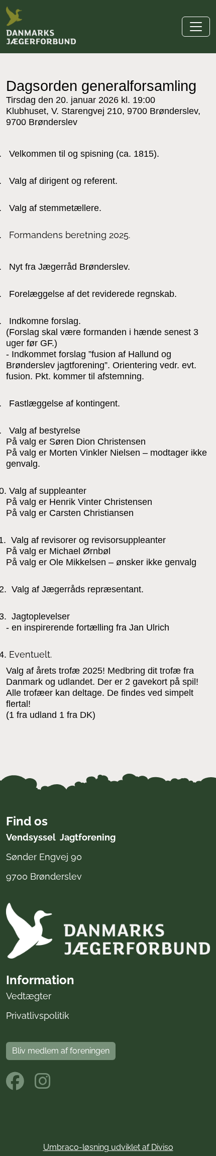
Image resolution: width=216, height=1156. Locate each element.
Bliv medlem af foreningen (61, 1051)
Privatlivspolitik (37, 1015)
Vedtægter (28, 996)
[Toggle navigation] (196, 27)
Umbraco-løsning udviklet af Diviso (108, 1147)
